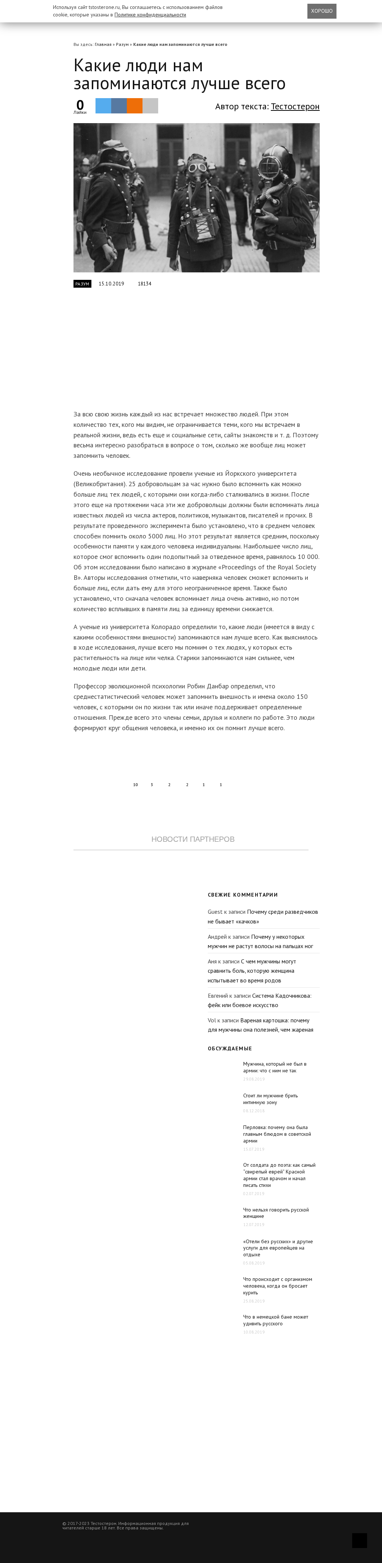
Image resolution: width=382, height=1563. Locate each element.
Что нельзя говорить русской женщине (276, 1213)
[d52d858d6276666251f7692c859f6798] (196, 197)
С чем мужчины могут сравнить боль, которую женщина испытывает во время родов (252, 970)
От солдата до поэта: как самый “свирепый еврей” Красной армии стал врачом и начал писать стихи (279, 1175)
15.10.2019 (112, 284)
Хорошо (322, 10)
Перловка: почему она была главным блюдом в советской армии (277, 1134)
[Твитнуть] (103, 105)
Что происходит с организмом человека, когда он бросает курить (277, 1286)
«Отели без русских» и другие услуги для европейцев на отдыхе (278, 1248)
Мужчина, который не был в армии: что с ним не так (275, 1067)
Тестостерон (295, 106)
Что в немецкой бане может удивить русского (275, 1320)
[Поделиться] (119, 105)
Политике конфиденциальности (150, 14)
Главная (103, 44)
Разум (122, 44)
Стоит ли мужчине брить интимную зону (270, 1099)
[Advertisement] (191, 353)
